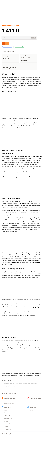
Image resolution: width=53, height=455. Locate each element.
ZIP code (6, 421)
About (3, 434)
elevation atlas (8, 383)
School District (7, 415)
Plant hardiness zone (9, 424)
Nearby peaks (19, 47)
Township (6, 413)
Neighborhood (8, 418)
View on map (7, 47)
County (6, 410)
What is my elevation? (11, 26)
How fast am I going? (35, 398)
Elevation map (7, 401)
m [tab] (7, 43)
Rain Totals (32, 410)
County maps (7, 429)
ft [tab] (3, 43)
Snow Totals (33, 407)
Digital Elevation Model (24, 203)
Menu (5, 3)
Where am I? (7, 407)
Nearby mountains (9, 403)
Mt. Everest (25, 255)
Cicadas (6, 426)
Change (33, 37)
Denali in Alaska (14, 262)
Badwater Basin (36, 262)
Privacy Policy (9, 434)
